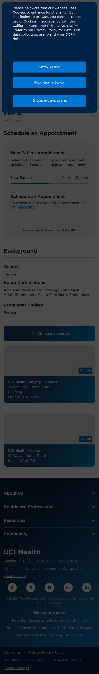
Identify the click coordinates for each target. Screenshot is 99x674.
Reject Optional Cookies (49, 82)
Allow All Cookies (49, 67)
